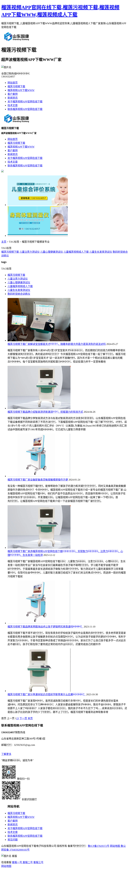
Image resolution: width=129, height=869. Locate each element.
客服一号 (17, 862)
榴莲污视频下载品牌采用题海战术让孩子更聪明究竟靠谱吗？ (45, 626)
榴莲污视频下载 (16, 86)
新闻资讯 (13, 97)
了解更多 (6, 754)
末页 (30, 718)
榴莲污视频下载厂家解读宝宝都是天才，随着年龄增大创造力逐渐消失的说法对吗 (57, 344)
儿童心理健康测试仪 (51, 251)
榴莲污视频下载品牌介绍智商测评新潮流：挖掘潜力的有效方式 (45, 412)
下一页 (23, 718)
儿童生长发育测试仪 (100, 251)
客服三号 (38, 862)
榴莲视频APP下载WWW (21, 90)
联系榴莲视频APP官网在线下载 (25, 109)
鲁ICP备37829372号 (98, 846)
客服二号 (27, 862)
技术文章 (13, 105)
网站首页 (13, 82)
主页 (3, 241)
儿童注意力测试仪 (30, 251)
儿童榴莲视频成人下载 (76, 251)
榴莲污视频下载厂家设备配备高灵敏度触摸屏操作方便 (38, 479)
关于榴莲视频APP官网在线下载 (25, 101)
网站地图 (115, 846)
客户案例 (13, 94)
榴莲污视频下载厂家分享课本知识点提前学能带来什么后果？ (47, 694)
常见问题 (13, 839)
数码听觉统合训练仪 (19, 293)
